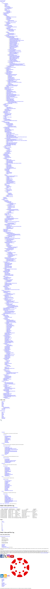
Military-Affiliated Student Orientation (11, 136)
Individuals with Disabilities (8, 284)
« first (2, 521)
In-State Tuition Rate (7, 156)
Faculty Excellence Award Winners (9, 219)
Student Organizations (6, 335)
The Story (8, 392)
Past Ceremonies (7, 285)
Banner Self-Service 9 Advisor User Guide (12, 80)
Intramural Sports (7, 367)
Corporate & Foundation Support (7, 393)
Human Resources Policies (10, 93)
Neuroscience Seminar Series (7, 291)
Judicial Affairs (5, 379)
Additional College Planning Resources (11, 139)
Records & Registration (6, 155)
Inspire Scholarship (9, 164)
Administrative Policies (9, 90)
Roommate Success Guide (8, 334)
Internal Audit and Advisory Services (11, 67)
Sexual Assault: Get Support (8, 317)
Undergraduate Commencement (9, 279)
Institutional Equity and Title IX (10, 100)
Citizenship (8, 177)
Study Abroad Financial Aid (10, 182)
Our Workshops (8, 244)
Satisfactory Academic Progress (10, 176)
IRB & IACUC (7, 296)
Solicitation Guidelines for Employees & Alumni (9, 395)
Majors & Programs (5, 229)
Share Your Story (7, 109)
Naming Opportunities (6, 390)
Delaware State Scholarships (10, 167)
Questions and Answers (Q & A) (9, 297)
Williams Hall (8, 331)
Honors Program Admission (8, 267)
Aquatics (6, 359)
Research (3, 290)
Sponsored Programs (6, 295)
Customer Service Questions (5, 547)
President (6, 15)
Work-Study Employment (10, 196)
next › (2, 529)
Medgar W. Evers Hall (9, 323)
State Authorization (7, 269)
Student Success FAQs (8, 257)
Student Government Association (9, 341)
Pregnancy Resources (7, 356)
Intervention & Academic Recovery (9, 248)
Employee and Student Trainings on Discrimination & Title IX (15, 101)
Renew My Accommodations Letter (14, 53)
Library (6, 454)
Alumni (3, 405)
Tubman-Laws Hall (9, 330)
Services (6, 251)
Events (3, 413)
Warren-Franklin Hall (9, 326)
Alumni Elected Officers (10, 107)
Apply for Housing (7, 319)
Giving (3, 491)
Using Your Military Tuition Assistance (11, 144)
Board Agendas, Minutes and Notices (11, 22)
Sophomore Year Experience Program (11, 241)
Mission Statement (7, 348)
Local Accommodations (8, 153)
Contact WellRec (7, 362)
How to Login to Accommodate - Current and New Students (17, 63)
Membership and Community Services (9, 368)
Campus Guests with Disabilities (12, 49)
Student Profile (10, 76)
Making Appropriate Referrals (13, 58)
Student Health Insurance (10, 162)
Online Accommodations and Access (14, 57)
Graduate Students (5, 154)
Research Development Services (9, 294)
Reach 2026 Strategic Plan (6, 12)
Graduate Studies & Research (7, 230)
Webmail (8, 86)
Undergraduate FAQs (9, 280)
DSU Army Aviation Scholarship (11, 133)
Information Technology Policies (11, 96)
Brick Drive (8, 391)
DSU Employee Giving (8, 499)
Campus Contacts (5, 111)
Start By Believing (7, 6)
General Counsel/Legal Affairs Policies (11, 94)
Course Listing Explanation (11, 78)
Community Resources (11, 54)
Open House (8, 150)
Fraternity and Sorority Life (8, 337)
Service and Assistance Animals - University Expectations (17, 40)
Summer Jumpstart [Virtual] (10, 124)
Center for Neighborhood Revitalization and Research (11, 218)
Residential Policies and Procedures (11, 321)
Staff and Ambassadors (8, 349)
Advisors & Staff (7, 237)
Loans (7, 192)
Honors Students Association (8, 263)
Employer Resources (7, 346)
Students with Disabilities (11, 37)
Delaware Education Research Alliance (11, 222)
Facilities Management (6, 378)
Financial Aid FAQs (9, 189)
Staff (2, 415)
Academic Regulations (8, 145)
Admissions (3, 121)
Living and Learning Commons (10, 325)
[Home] (16, 430)
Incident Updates (7, 316)
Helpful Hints (8, 171)
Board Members (9, 23)
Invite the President (9, 18)
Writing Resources (9, 246)
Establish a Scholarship (6, 389)
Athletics (4, 369)
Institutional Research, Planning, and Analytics (12, 209)
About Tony (8, 16)
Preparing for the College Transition (14, 39)
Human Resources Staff (9, 71)
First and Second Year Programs (9, 239)
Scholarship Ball (5, 397)
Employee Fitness (9, 366)
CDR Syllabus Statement (13, 59)
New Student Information (10, 123)
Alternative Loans (10, 194)
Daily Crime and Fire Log (8, 8)
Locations (9, 149)
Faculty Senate (7, 24)
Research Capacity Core (8, 300)
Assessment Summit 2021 (13, 203)
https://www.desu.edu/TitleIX (44, 552)
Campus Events (5, 374)
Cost (5, 174)
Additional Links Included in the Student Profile (14, 79)
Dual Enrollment (5, 198)
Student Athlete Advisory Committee (11, 373)
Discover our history (5, 479)
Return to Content (2, 1)
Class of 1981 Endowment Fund (9, 382)
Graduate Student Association (8, 340)
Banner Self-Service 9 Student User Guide (12, 74)
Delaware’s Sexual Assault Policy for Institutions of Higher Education (9, 507)
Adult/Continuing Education (6, 278)
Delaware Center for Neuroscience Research (8, 309)
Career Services (5, 343)
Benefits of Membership (8, 264)
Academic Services (7, 371)
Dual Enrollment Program (8, 130)
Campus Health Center (8, 351)
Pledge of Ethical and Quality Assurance (12, 143)
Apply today (5, 434)
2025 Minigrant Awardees (10, 303)
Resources (6, 188)
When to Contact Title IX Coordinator (13, 102)
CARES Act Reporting (11, 30)
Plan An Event (7, 375)
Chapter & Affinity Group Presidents (11, 108)
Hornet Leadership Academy (10, 227)
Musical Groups (7, 338)
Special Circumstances (9, 172)
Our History (4, 116)
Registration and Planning (11, 77)
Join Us (6, 9)
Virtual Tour (3, 401)
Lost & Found (8, 11)
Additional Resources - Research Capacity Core (12, 302)
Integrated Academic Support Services (9, 242)
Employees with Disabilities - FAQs (14, 52)
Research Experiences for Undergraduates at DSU (9, 313)
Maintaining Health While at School (9, 355)
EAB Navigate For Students (10, 260)
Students (3, 403)
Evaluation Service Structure (10, 301)
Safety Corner (6, 4)
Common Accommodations (13, 44)
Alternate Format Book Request (14, 41)
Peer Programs (8, 353)
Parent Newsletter (7, 250)
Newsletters (6, 220)
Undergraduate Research (10, 228)
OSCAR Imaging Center (6, 308)
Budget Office (8, 28)
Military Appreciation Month (10, 135)
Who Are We (6, 287)
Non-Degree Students (9, 180)
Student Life (3, 314)
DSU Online (5, 268)
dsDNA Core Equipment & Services (9, 312)
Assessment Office (9, 202)
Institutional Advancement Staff (7, 394)
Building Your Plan (7, 387)
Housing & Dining (5, 318)
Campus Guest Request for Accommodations (15, 50)
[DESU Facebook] (1, 557)
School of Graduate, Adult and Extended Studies (11, 451)
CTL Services (10, 205)
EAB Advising (10, 83)
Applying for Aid (7, 170)
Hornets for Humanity (7, 110)
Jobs (2, 581)
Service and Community (8, 342)
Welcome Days (8, 151)
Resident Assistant (7, 333)
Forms (6, 184)
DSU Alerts (4, 117)
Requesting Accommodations (13, 43)
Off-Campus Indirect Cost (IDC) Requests (10, 224)
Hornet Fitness (7, 364)
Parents (3, 406)
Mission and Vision (9, 159)
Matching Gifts (7, 385)
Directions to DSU (7, 152)
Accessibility (3, 585)
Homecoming (5, 118)
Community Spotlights (9, 304)
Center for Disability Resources (10, 36)
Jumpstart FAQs (10, 125)
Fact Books (9, 211)
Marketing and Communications (9, 490)
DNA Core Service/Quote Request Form (10, 311)
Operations (4, 104)
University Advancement (8, 88)
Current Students (7, 169)
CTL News (9, 208)
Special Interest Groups (8, 339)
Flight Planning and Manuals (10, 217)
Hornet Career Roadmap (10, 345)
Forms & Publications (7, 168)
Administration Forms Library (8, 103)
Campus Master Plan (6, 13)
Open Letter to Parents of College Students (15, 61)
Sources (8, 195)
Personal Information (10, 84)
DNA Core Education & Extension (9, 310)
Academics (3, 199)
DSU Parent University (6, 407)
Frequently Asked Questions (10, 352)
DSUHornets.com (7, 370)
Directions (3, 545)
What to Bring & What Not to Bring (11, 320)
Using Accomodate (10, 62)
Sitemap (3, 586)
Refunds (8, 187)
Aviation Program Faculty (10, 216)
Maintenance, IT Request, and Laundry (11, 322)
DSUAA (6, 106)
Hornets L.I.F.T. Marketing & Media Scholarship (11, 120)
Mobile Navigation (2, 410)
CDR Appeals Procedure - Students (14, 38)
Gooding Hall (8, 329)
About (2, 2)
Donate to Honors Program (8, 266)
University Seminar (9, 240)
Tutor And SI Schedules (9, 245)
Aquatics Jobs (8, 360)
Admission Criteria (7, 262)
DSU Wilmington (5, 115)
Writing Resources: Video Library (12, 247)
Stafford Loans (10, 193)
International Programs (6, 271)
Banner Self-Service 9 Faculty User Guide (12, 85)
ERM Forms (9, 66)
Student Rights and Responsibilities (11, 181)
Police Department (5, 3)
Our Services (8, 243)
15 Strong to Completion (10, 232)
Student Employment (6, 380)
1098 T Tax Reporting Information (11, 160)
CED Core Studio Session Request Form (13, 306)
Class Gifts (6, 105)
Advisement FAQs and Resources (11, 235)
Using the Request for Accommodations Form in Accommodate (17, 65)
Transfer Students (7, 128)
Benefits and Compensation (10, 69)
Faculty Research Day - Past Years (11, 293)
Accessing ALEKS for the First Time (12, 254)
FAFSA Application (7, 183)
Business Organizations (8, 336)
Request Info (3, 409)
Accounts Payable (9, 27)
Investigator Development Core (9, 299)
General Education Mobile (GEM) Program (12, 142)
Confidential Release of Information (14, 46)
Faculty (3, 404)
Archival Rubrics (10, 253)
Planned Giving (7, 496)
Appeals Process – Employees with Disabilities (15, 51)
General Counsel (7, 35)
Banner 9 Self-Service (9, 73)
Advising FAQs (10, 236)
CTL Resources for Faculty (11, 206)
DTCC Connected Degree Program (9, 129)
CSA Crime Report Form (10, 7)
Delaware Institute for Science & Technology (10, 460)
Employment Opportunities (8, 363)
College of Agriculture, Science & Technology (10, 448)
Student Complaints (7, 270)
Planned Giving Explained (8, 386)
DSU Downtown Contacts (8, 113)
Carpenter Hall (8, 328)
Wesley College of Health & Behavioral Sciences (11, 450)
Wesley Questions (4, 546)
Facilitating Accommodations (13, 60)
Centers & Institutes (5, 276)
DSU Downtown (5, 112)
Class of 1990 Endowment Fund (9, 383)
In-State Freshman (9, 165)
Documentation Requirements (13, 42)
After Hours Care (7, 350)
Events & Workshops (7, 347)
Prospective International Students (9, 275)
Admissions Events (7, 148)
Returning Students (7, 131)
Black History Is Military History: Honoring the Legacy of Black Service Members (17, 140)
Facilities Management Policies (10, 98)
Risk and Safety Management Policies (11, 95)
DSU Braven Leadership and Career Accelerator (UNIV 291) (12, 238)
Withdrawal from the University (12, 126)
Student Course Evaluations (11, 207)
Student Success (5, 231)
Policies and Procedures (9, 72)
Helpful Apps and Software (13, 47)
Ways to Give (5, 384)
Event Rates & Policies (8, 377)
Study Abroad (6, 272)
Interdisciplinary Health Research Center (10, 461)
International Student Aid (10, 179)
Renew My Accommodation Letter (14, 45)
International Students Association (9, 274)
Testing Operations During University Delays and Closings (12, 289)
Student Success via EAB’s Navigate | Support (10, 258)
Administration (5, 14)
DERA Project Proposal (11, 223)
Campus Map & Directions (8, 485)
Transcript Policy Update (8, 157)
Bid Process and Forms (11, 33)
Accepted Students (7, 122)
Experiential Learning (9, 225)
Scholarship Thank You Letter (7, 396)
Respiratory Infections (7, 357)
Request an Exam (7, 288)
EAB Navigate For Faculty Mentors (11, 259)
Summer (8, 173)
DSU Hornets (3, 408)
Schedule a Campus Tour (8, 147)
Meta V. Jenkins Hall (9, 324)
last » (2, 530)
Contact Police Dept (7, 10)
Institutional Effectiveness (8, 201)
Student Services (10, 75)
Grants (7, 191)
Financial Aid (5, 158)
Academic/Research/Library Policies (11, 91)
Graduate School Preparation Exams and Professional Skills (14, 226)
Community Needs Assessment (10, 307)
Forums (6, 282)
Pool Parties (8, 361)
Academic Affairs (7, 447)
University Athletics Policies (10, 99)
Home (1, 503)
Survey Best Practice (10, 204)
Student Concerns (12, 210)
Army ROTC (8, 19)
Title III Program (7, 213)
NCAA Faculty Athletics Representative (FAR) (12, 372)
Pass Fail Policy (7, 200)
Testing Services (5, 286)
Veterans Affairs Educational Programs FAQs (12, 137)
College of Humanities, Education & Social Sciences (11, 449)
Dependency (8, 178)
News (2, 402)
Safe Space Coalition (6, 315)
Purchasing (8, 32)
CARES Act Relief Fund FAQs (12, 29)
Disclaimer (3, 582)
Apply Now (4, 197)
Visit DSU (4, 146)
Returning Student (9, 166)
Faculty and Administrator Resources (12, 55)
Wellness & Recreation (6, 358)
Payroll (7, 31)
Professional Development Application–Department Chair (12, 221)
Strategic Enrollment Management (9, 87)
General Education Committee (12, 252)
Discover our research (6, 457)
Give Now (4, 381)
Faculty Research (5, 292)
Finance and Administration (8, 25)
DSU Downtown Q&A (8, 114)
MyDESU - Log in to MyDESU (12, 81)
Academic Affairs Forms (8, 214)
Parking (6, 5)
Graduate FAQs (8, 281)
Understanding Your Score (11, 255)
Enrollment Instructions (11, 20)
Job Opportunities (9, 68)
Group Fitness (8, 365)
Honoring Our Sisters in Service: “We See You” (12, 134)
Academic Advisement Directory (11, 233)
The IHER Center (5, 298)
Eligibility (6, 175)
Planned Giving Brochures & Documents (10, 388)
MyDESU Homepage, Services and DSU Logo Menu (14, 82)
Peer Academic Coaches (10, 249)
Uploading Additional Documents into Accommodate (16, 64)
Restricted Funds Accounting (10, 34)
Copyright (3, 583)
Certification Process (9, 132)
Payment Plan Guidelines (10, 161)
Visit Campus (5, 536)
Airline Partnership (9, 215)
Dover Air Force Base (7, 138)
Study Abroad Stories (7, 273)
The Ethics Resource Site (8, 277)
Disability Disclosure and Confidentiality (15, 56)
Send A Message (9, 17)
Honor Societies (7, 265)
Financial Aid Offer (9, 186)
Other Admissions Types (6, 127)
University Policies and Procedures (9, 89)
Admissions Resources (8, 438)
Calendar (3, 579)
